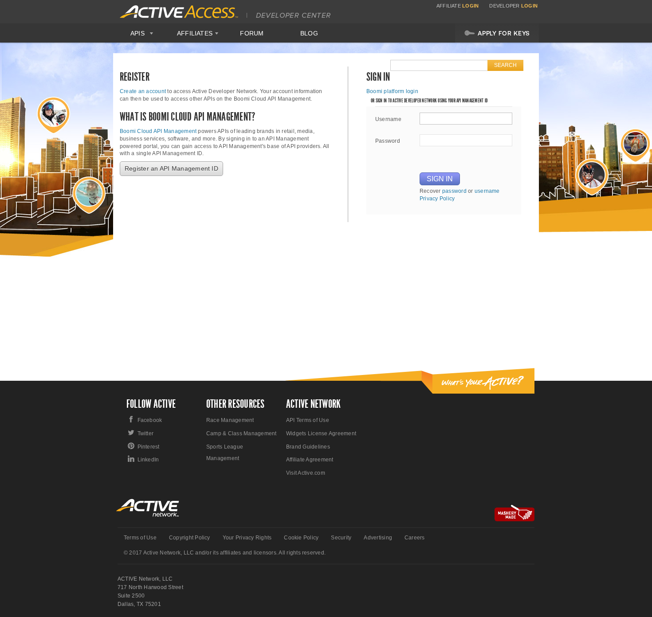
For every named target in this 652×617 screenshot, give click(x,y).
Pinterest (148, 447)
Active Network (148, 508)
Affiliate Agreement (310, 460)
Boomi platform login (392, 91)
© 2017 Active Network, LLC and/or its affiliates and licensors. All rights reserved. (225, 553)
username (487, 191)
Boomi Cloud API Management (158, 131)
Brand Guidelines (308, 447)
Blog (309, 33)
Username (388, 119)
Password (387, 141)
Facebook (149, 420)
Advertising (378, 538)
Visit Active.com (305, 473)
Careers (415, 538)
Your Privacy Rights (247, 538)
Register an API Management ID (171, 168)
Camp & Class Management (241, 433)
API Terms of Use (307, 420)
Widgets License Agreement (321, 433)
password (454, 191)
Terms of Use (140, 538)
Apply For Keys (504, 33)
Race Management (230, 420)
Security (341, 538)
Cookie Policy (301, 538)
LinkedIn (148, 460)
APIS (137, 33)
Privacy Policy (437, 198)
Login (470, 5)
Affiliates (194, 33)
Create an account (143, 91)
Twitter (145, 433)
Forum (251, 33)
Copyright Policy (189, 538)
